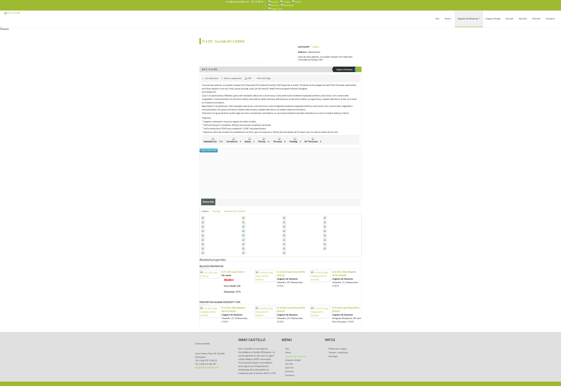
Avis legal (332, 356)
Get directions (211, 78)
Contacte (550, 18)
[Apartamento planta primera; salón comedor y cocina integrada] (325, 239)
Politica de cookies (337, 348)
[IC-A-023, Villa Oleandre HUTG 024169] (320, 275)
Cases (315, 47)
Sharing (216, 211)
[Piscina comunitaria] (325, 217)
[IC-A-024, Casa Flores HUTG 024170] (265, 275)
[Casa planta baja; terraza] (203, 221)
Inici (437, 18)
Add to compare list (233, 78)
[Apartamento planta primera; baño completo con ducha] (203, 248)
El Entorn (536, 18)
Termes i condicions (338, 352)
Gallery (205, 211)
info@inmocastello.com (237, 1)
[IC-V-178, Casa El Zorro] (210, 274)
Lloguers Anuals (493, 18)
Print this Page (264, 78)
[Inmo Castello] (12, 12)
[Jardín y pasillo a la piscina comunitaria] (325, 248)
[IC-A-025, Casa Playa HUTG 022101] (320, 311)
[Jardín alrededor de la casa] (284, 248)
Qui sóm (510, 18)
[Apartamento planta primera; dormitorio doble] (284, 243)
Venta (448, 18)
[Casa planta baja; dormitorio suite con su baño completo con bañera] (243, 234)
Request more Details (234, 211)
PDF (249, 78)
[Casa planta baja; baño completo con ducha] (325, 234)
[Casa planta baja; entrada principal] (243, 221)
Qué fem (523, 18)
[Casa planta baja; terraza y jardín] (203, 230)
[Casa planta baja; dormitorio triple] (284, 234)
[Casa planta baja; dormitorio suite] (325, 230)
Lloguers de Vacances (468, 18)
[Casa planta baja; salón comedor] (203, 217)
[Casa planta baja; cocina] (243, 230)
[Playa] (243, 252)
